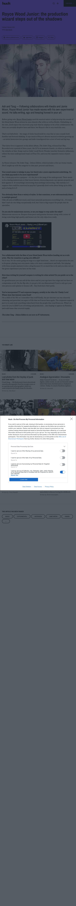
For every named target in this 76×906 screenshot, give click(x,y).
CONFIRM (23, 479)
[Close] (72, 419)
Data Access (38, 486)
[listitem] (38, 446)
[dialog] (38, 453)
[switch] (62, 450)
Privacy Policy (49, 486)
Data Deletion (27, 486)
